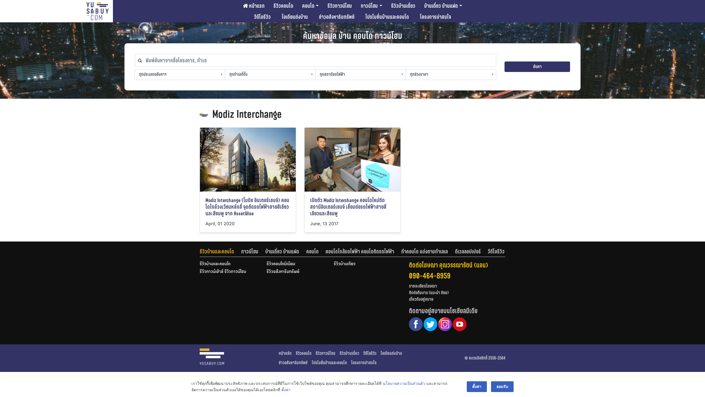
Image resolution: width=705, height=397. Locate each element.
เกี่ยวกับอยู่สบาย (421, 299)
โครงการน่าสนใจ (435, 17)
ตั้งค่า (286, 389)
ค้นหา (537, 66)
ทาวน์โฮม (369, 6)
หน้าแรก (256, 6)
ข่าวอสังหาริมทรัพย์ (336, 17)
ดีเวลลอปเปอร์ (468, 251)
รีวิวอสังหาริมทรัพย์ (283, 272)
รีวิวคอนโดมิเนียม (281, 264)
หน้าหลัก (285, 353)
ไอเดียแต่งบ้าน (295, 17)
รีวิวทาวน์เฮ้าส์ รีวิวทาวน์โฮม (223, 272)
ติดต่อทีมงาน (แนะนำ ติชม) (429, 292)
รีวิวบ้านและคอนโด (217, 251)
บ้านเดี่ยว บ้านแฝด (441, 6)
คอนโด (308, 6)
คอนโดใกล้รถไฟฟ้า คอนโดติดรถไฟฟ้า (360, 251)
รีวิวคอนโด (283, 6)
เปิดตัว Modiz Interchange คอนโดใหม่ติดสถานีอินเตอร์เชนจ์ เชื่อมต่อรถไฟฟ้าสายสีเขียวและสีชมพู (348, 207)
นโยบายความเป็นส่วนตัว (404, 383)
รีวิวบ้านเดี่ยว (403, 6)
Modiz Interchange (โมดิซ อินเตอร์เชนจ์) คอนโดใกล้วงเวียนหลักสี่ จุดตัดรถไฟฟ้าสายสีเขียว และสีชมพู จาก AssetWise (247, 207)
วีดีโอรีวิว (262, 17)
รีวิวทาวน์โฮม (339, 6)
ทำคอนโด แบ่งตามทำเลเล (424, 251)
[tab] (220, 251)
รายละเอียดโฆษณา (423, 286)
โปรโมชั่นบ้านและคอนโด (387, 17)
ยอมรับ (502, 386)
